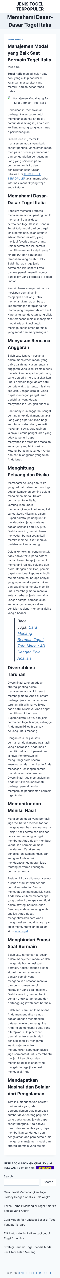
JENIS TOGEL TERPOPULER (35, 1273)
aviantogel (21, 931)
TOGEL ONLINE (15, 39)
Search (8, 1176)
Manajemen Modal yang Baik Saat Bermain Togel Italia (29, 53)
